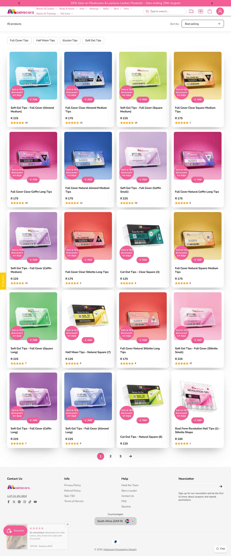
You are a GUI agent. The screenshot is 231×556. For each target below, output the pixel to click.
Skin (116, 8)
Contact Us (127, 496)
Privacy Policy (72, 485)
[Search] (147, 11)
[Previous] (19, 3)
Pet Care (65, 13)
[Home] (20, 11)
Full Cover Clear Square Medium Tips (197, 88)
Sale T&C (69, 496)
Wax (126, 8)
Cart (210, 11)
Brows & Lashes (45, 8)
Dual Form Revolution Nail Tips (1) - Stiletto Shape (197, 409)
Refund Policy (72, 490)
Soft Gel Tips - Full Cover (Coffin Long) (33, 409)
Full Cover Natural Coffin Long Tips (197, 168)
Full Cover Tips (19, 40)
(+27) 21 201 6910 (17, 496)
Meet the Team (129, 485)
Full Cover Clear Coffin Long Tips (33, 168)
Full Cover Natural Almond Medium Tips (88, 168)
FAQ (123, 501)
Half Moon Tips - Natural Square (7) (88, 329)
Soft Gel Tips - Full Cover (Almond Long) (88, 409)
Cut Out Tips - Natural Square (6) (143, 409)
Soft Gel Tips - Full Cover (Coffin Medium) (33, 249)
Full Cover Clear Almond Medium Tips (88, 88)
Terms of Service (74, 501)
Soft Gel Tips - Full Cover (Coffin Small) (143, 168)
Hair (82, 8)
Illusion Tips (70, 40)
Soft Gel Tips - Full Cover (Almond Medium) (33, 88)
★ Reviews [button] (3, 281)
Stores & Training (45, 13)
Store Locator (129, 490)
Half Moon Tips (45, 40)
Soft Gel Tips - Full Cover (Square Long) (33, 329)
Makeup (93, 8)
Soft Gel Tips (93, 40)
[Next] (212, 3)
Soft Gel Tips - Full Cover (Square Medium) (143, 88)
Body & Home (67, 8)
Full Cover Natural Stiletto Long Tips (143, 329)
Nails (106, 8)
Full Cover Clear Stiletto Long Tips (88, 249)
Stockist (126, 506)
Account (220, 11)
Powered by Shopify (126, 549)
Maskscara (108, 549)
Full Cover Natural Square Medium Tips (197, 249)
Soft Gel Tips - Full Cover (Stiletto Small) (197, 329)
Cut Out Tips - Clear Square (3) (143, 249)
